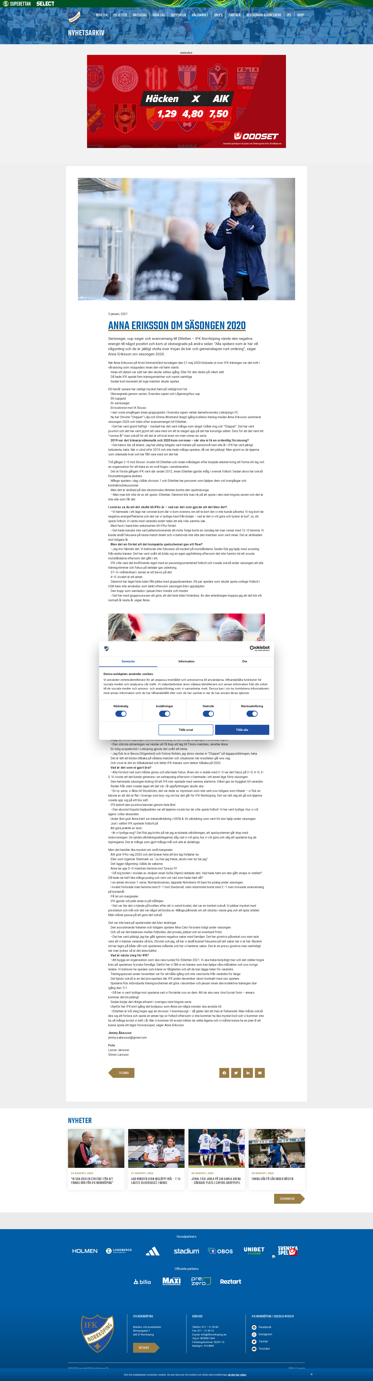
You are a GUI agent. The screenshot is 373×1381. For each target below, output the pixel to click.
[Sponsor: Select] (45, 5)
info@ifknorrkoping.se (213, 1334)
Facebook (265, 1327)
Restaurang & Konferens (264, 15)
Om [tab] (244, 661)
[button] (224, 1073)
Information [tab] (186, 661)
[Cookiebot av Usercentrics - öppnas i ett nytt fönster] (253, 649)
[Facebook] (254, 1327)
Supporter (178, 15)
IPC (289, 15)
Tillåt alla (242, 729)
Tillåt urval (186, 729)
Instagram (265, 1334)
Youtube (264, 1348)
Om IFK (218, 15)
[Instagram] (254, 1334)
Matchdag (140, 15)
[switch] (164, 714)
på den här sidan (237, 1374)
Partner (235, 15)
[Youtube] (254, 1349)
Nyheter (101, 15)
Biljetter (120, 15)
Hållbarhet (200, 15)
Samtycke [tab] (128, 661)
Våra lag (159, 15)
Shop (300, 15)
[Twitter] (254, 1341)
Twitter (263, 1341)
